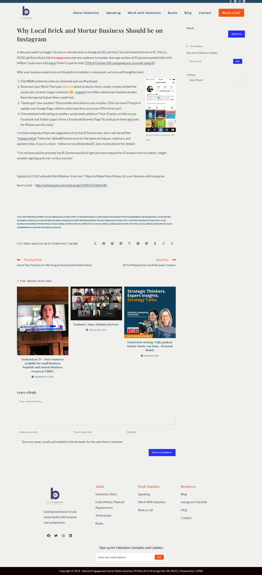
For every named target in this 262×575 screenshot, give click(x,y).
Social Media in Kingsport (152, 224)
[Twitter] (56, 535)
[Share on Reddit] (146, 243)
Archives (191, 74)
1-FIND (198, 571)
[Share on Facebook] (103, 243)
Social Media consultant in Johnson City (72, 224)
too (130, 119)
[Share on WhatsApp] (172, 243)
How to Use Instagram (83, 217)
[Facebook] (48, 535)
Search (190, 28)
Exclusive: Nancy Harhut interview (96, 324)
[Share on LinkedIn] (120, 243)
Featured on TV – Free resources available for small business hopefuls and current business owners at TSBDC (43, 365)
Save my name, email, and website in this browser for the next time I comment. (72, 442)
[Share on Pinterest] (112, 243)
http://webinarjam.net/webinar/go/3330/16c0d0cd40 (71, 185)
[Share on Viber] (129, 243)
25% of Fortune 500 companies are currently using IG (119, 63)
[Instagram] (63, 535)
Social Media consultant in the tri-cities (116, 224)
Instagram (103, 217)
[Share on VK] (138, 243)
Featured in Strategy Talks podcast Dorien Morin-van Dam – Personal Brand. (150, 346)
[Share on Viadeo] (163, 243)
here (52, 63)
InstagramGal (27, 138)
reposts (80, 92)
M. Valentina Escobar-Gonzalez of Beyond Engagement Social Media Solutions (80, 220)
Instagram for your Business (125, 217)
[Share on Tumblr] (155, 243)
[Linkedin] (70, 535)
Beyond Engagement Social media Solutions (46, 217)
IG (96, 217)
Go (238, 61)
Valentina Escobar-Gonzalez (45, 227)
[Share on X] (95, 243)
